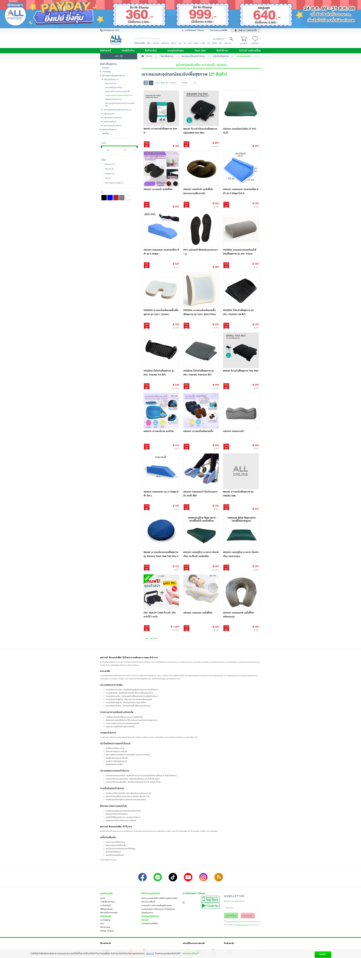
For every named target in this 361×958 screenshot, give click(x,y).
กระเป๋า (202, 43)
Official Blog (105, 927)
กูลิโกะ (149, 43)
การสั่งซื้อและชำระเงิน (107, 901)
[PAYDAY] (180, 14)
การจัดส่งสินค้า (105, 905)
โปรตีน (214, 43)
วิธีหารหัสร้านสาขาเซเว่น (108, 912)
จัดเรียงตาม (173, 83)
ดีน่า (220, 43)
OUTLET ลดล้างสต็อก (250, 51)
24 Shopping (105, 920)
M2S (102, 923)
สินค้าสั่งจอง (222, 51)
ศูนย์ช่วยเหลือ (106, 893)
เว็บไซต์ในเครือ (105, 916)
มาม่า (190, 43)
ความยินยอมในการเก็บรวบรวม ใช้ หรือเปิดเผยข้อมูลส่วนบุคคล (158, 911)
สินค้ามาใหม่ (151, 51)
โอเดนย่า (156, 43)
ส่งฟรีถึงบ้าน (128, 51)
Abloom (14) (110, 164)
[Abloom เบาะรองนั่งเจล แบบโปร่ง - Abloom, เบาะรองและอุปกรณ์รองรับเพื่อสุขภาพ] (161, 411)
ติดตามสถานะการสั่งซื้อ (218, 30)
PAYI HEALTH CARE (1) (114, 183)
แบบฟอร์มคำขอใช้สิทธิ (149, 923)
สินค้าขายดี (105, 51)
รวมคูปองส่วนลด (176, 51)
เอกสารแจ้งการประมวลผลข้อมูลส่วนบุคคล (156, 905)
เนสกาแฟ (227, 43)
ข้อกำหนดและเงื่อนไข (150, 893)
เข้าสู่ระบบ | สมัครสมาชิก (247, 30)
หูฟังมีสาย (165, 43)
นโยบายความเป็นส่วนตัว (241, 925)
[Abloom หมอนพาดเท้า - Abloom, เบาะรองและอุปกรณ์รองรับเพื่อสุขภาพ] (241, 411)
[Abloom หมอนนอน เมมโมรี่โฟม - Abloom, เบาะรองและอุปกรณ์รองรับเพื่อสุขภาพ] (201, 592)
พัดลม (196, 43)
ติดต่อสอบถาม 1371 (111, 30)
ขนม (180, 43)
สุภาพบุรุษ (231, 915)
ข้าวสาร (173, 43)
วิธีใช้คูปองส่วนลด (106, 909)
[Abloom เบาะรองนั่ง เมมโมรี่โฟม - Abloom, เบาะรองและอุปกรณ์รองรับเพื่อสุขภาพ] (161, 169)
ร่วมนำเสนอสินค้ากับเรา (150, 916)
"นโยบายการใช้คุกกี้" (190, 953)
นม (185, 43)
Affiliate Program (107, 930)
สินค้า (117, 56)
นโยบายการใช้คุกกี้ (148, 901)
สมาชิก (102, 898)
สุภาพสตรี (247, 915)
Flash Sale (200, 51)
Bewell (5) (109, 169)
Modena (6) (109, 173)
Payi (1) (108, 178)
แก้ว (208, 43)
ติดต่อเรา (145, 920)
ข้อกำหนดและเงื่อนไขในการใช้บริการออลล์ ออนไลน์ (159, 898)
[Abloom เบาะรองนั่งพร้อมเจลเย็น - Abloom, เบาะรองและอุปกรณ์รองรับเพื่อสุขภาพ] (201, 411)
